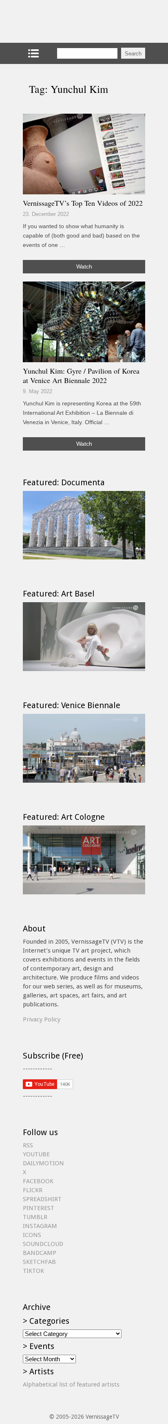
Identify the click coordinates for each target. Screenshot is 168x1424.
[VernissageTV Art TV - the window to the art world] (63, 21)
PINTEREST (38, 1208)
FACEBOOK (38, 1181)
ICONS (32, 1235)
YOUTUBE (36, 1154)
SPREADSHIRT (42, 1199)
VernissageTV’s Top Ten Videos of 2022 (83, 203)
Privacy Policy (41, 1019)
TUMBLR (35, 1217)
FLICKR (32, 1190)
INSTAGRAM (40, 1226)
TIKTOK (33, 1270)
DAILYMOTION (43, 1163)
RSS (28, 1145)
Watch (84, 266)
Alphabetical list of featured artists (71, 1384)
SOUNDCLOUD (43, 1244)
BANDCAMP (39, 1253)
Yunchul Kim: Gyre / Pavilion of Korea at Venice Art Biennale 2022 (81, 375)
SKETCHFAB (39, 1262)
